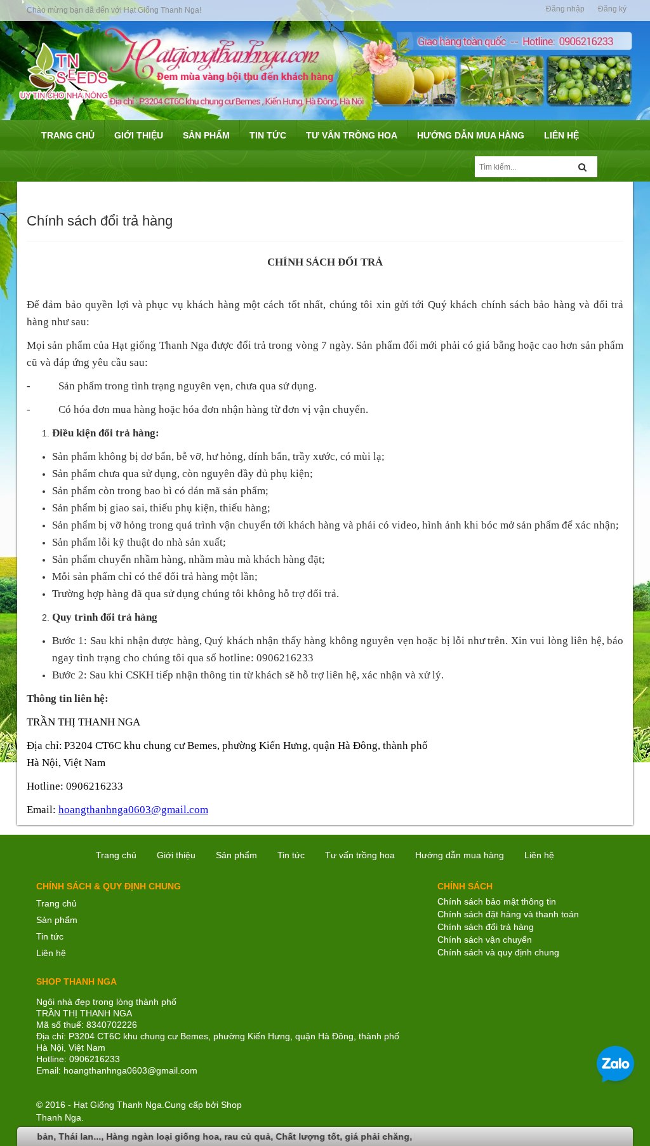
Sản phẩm (236, 855)
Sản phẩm (56, 920)
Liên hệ (539, 855)
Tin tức (49, 936)
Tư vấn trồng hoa (360, 855)
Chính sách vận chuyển (484, 939)
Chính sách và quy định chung (498, 952)
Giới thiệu (176, 855)
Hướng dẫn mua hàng (459, 855)
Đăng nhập (565, 8)
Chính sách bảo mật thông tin (496, 901)
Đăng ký (612, 8)
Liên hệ (51, 953)
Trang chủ (56, 903)
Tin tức (291, 855)
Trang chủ (116, 855)
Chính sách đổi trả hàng (485, 927)
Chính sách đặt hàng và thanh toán (508, 914)
